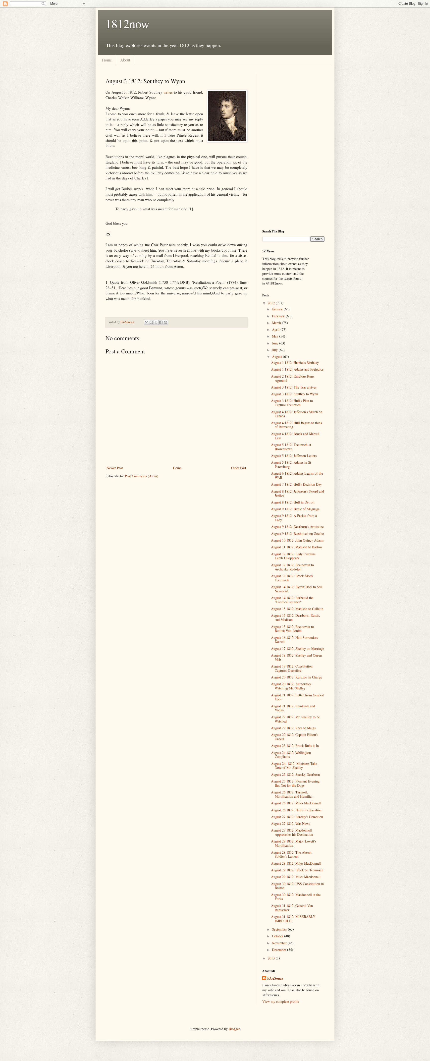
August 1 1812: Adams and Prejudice (297, 369)
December (279, 949)
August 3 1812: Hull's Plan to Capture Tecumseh (292, 402)
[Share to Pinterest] (165, 322)
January (278, 309)
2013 (272, 958)
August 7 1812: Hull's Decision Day (296, 484)
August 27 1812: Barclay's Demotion (297, 816)
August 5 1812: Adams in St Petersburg (291, 464)
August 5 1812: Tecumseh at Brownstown (291, 446)
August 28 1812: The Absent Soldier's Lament (291, 854)
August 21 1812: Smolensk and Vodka (293, 708)
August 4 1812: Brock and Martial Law (295, 435)
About (125, 59)
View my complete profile (280, 1001)
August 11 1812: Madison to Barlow (296, 547)
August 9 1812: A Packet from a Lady (294, 517)
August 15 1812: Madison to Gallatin (297, 608)
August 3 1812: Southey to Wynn (294, 393)
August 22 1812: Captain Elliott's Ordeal (294, 736)
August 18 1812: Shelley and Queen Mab (296, 657)
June (275, 343)
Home (107, 59)
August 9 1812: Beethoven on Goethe (297, 533)
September (280, 929)
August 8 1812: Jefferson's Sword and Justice (297, 493)
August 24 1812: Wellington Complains (291, 754)
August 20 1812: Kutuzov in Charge (296, 677)
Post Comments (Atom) (141, 476)
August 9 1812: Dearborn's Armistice (297, 526)
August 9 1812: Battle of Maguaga (295, 508)
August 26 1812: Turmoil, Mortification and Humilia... (293, 794)
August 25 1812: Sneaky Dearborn (295, 774)
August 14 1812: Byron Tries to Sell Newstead (296, 588)
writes (168, 92)
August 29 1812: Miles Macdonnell (296, 876)
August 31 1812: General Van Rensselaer (292, 907)
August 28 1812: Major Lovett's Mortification (293, 843)
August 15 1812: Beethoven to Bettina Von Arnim (292, 628)
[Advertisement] (293, 147)
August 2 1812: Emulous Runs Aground (292, 378)
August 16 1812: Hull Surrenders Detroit (294, 639)
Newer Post (115, 467)
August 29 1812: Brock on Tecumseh (297, 870)
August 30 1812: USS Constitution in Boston (297, 885)
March (277, 322)
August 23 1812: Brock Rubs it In (295, 745)
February (279, 316)
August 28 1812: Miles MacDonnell (296, 863)
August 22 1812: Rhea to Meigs (293, 728)
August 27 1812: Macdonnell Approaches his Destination (292, 832)
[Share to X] (156, 322)
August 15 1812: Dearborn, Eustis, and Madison (295, 617)
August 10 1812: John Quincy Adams (297, 540)
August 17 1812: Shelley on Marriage (297, 648)
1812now (128, 23)
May (275, 336)
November (280, 943)
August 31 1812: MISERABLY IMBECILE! (293, 918)
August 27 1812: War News (290, 823)
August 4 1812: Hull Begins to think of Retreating (296, 424)
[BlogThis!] (151, 322)
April (276, 329)
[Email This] (146, 322)
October (278, 936)
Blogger (234, 1028)
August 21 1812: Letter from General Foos (297, 697)
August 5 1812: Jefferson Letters (294, 455)
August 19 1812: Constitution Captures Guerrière (292, 668)
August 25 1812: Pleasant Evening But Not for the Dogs (295, 783)
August (277, 356)
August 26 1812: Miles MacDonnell (296, 803)
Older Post (238, 467)
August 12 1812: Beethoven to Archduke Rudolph (292, 566)
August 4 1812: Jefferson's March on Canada (296, 413)
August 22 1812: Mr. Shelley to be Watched (295, 719)
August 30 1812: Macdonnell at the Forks (296, 896)
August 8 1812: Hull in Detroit (293, 502)
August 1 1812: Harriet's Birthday (295, 362)
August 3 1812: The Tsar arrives (294, 387)
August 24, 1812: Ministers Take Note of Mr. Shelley (294, 765)
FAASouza (275, 978)
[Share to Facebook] (160, 322)
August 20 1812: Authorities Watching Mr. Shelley (291, 685)
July (275, 349)
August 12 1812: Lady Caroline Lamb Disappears (293, 556)
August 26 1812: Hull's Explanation (296, 810)
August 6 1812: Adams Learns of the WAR (297, 475)
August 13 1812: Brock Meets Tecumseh (292, 577)
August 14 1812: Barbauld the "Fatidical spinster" (292, 599)
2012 (272, 303)
